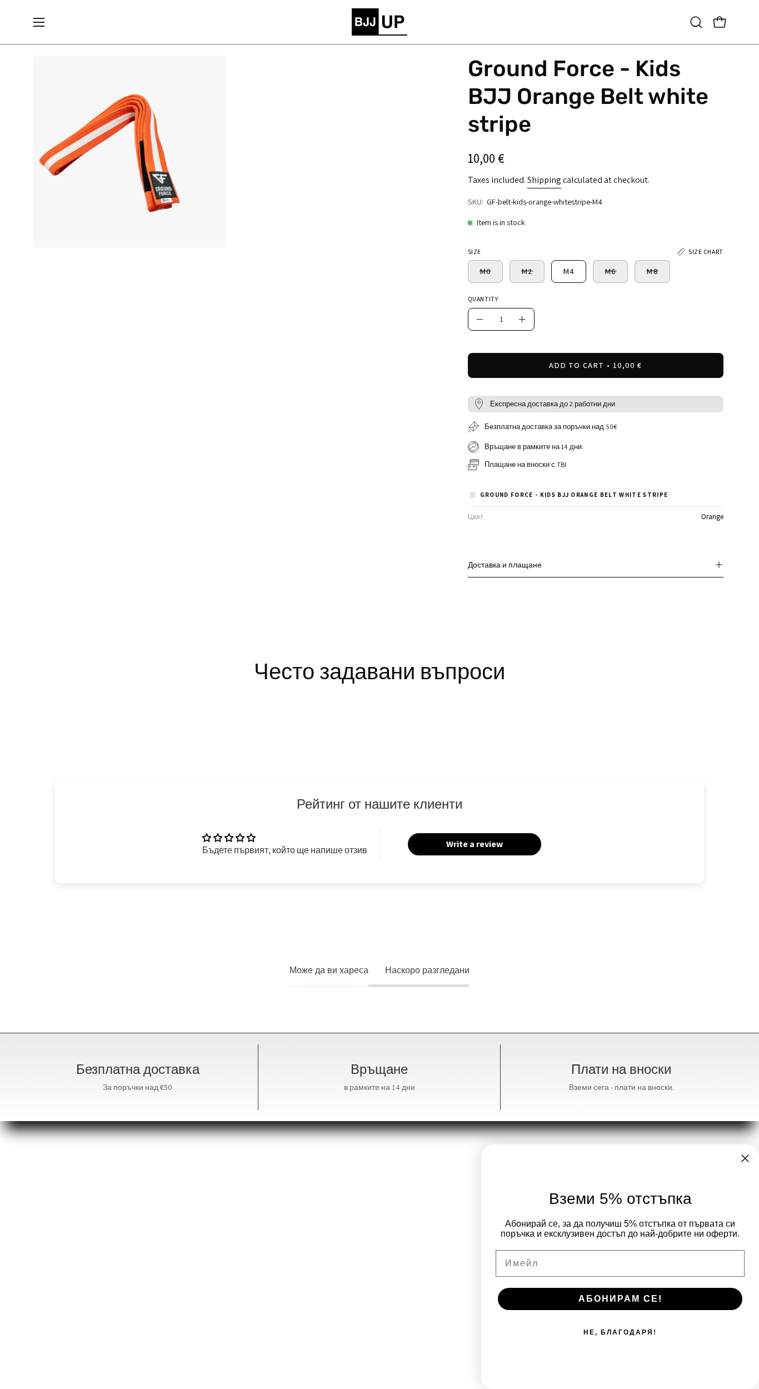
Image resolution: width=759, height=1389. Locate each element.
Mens (258, 1183)
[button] (696, 22)
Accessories (270, 1238)
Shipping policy (420, 1312)
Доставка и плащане (505, 564)
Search (403, 1183)
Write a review (474, 844)
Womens (264, 1202)
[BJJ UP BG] (379, 22)
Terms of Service (422, 1238)
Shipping (544, 180)
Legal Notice (414, 1220)
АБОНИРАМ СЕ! (620, 1298)
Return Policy (416, 1275)
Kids (256, 1220)
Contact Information (429, 1257)
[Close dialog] (745, 1158)
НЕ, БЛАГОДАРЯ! (620, 1332)
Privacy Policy (417, 1202)
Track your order (422, 1294)
